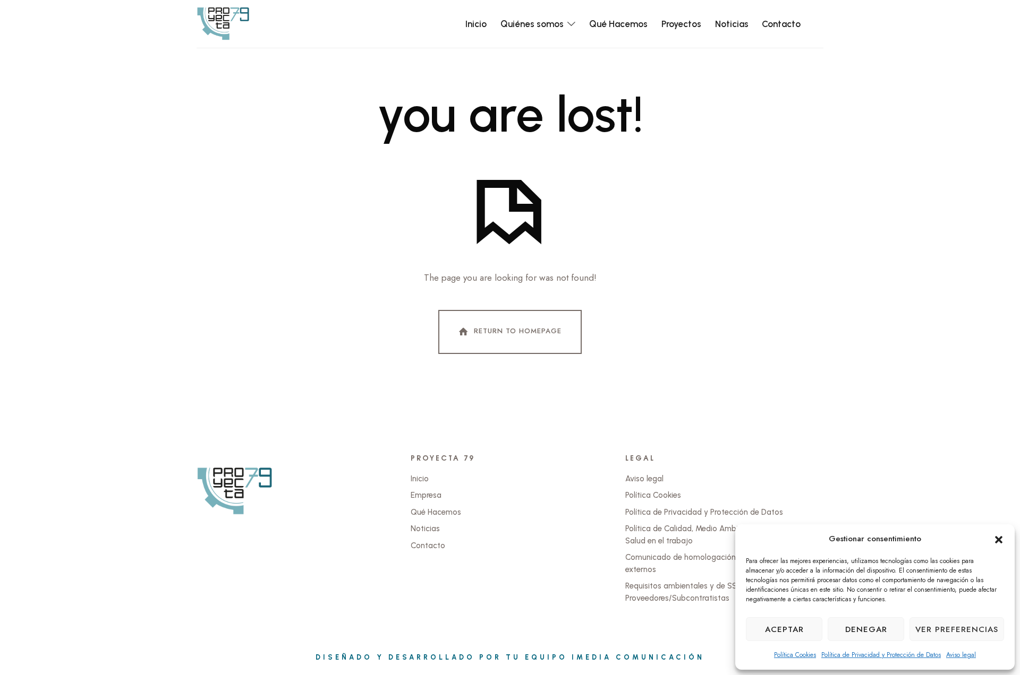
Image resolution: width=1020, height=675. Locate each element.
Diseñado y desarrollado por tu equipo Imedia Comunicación (510, 657)
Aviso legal (961, 655)
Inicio (420, 478)
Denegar (866, 629)
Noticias (425, 528)
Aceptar (784, 629)
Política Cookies (795, 655)
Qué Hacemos (436, 512)
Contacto (428, 545)
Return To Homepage (518, 331)
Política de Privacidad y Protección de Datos (881, 655)
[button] (998, 538)
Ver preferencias (956, 629)
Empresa (426, 495)
